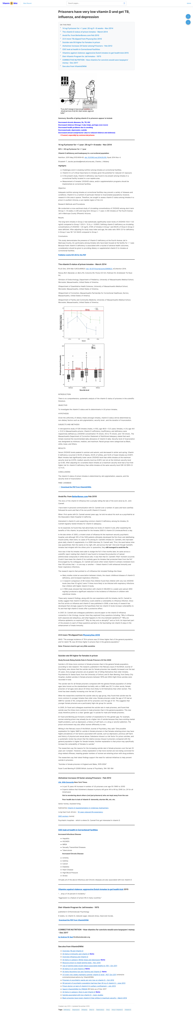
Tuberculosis (100, 1009)
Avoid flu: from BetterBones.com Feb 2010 (80, 35)
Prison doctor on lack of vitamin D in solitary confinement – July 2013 (89, 986)
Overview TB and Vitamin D (72, 951)
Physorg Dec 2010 (91, 635)
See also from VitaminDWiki (74, 66)
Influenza (84, 1009)
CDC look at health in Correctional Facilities (81, 49)
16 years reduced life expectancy (90, 812)
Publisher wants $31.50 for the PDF (72, 255)
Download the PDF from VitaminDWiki (74, 920)
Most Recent (27, 3)
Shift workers (63, 816)
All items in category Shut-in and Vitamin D (78, 992)
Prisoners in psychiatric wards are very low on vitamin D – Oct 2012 (88, 980)
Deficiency (67, 1009)
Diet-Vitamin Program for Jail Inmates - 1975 (81, 56)
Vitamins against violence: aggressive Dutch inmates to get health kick (90, 889)
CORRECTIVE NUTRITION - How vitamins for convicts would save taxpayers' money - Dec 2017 (95, 61)
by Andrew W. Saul (65, 937)
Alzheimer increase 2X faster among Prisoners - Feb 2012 (87, 46)
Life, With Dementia (66, 782)
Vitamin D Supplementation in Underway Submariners (88, 808)
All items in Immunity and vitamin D (75, 954)
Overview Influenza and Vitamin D (75, 957)
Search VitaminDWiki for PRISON (74, 989)
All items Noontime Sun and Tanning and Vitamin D (81, 972)
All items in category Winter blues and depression (81, 960)
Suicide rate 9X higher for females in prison (81, 42)
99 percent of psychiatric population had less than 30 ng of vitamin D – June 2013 (93, 983)
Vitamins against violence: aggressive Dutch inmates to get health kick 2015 (95, 53)
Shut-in (91, 1009)
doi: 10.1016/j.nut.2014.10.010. (96, 157)
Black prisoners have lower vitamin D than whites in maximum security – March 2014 (94, 998)
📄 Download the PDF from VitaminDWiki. (75, 487)
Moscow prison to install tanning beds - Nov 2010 (81, 963)
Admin (189, 3)
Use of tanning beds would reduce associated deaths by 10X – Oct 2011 (89, 966)
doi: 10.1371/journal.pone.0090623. (99, 269)
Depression (75, 1009)
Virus (107, 1009)
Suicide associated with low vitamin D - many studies (82, 995)
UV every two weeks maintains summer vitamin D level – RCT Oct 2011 (89, 975)
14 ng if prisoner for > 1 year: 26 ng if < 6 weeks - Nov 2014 (87, 28)
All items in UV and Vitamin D (73, 969)
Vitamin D (128, 1009)
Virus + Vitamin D (117, 1009)
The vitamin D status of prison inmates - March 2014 (85, 32)
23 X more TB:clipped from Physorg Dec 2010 (82, 39)
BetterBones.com (80, 496)
